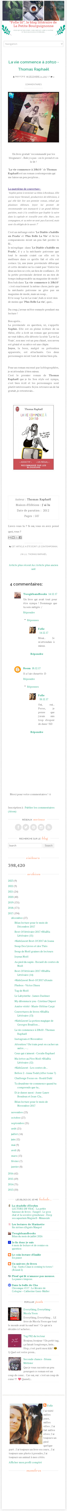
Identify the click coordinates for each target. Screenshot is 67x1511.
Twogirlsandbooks (35, 594)
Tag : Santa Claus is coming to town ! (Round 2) (32, 1268)
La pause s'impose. (22, 1279)
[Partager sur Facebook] (20, 537)
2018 (10, 907)
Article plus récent (20, 565)
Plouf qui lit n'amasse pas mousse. (33, 1276)
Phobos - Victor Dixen (27, 985)
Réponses (33, 620)
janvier (15, 1166)
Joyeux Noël (21, 956)
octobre (15, 1117)
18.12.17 (36, 668)
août (13, 1128)
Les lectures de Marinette (28, 1224)
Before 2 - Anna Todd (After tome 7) (35, 1073)
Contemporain (49, 546)
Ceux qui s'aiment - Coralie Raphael (35, 1053)
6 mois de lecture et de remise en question (30, 1247)
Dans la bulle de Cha (25, 1285)
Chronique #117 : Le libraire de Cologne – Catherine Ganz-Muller (31, 1289)
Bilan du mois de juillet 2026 (27, 1236)
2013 (10, 1189)
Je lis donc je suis (23, 1242)
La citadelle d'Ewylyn (25, 1205)
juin (13, 1139)
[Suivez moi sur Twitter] (26, 827)
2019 (10, 902)
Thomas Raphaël (37, 554)
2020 (10, 897)
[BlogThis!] (13, 537)
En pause (17, 1257)
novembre (17, 1112)
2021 (10, 891)
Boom (27, 668)
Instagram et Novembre (29, 1039)
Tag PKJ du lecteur (34, 1336)
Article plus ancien (47, 565)
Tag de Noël (22, 990)
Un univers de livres (24, 1263)
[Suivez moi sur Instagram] (41, 827)
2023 (10, 880)
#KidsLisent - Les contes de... (31, 1067)
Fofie (22, 77)
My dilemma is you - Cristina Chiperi (35, 1001)
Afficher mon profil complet (25, 1462)
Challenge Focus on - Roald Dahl (33, 1078)
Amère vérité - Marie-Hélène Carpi (35, 1006)
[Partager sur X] (17, 537)
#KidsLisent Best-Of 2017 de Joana (34, 941)
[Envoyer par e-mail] (10, 537)
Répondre (29, 612)
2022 (10, 886)
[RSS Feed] (48, 827)
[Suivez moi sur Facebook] (18, 827)
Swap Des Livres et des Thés (31, 946)
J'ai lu (23, 554)
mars (14, 1155)
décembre (17, 918)
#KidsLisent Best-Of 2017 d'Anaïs (33, 980)
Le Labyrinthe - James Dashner (32, 996)
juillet (14, 1134)
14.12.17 (52, 594)
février (15, 1161)
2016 (10, 1173)
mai (13, 1145)
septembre (17, 1123)
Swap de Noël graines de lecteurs (34, 951)
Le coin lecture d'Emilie (26, 1254)
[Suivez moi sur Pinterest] (33, 827)
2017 (10, 913)
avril (13, 1150)
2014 (10, 1184)
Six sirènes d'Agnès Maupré (27, 1227)
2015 (10, 1178)
